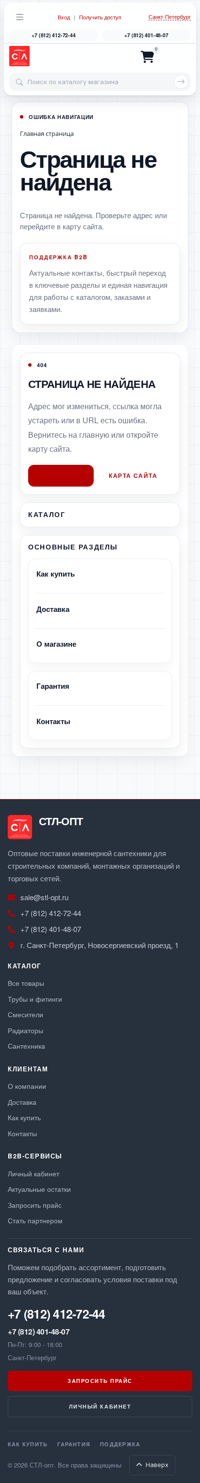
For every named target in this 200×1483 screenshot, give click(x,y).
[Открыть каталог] (20, 17)
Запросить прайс (35, 1205)
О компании (27, 1086)
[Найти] (181, 81)
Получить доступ (100, 17)
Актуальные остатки (39, 1189)
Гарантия (52, 686)
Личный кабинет (33, 1173)
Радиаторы (25, 1030)
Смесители (25, 1014)
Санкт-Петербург (170, 17)
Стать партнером (35, 1220)
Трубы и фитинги (35, 999)
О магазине (56, 643)
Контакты (53, 721)
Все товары (26, 983)
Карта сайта (133, 475)
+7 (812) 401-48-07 (146, 35)
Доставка (52, 609)
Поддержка (120, 1444)
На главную (60, 475)
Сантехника (26, 1045)
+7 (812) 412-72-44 (53, 35)
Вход (64, 17)
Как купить (55, 573)
